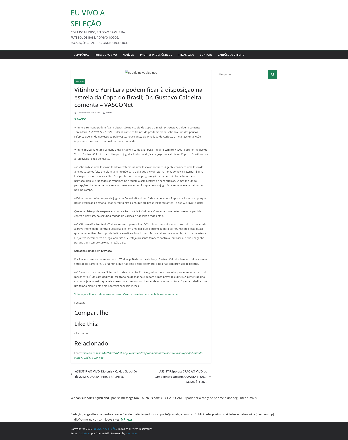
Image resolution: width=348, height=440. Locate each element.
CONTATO (206, 54)
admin (109, 112)
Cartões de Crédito (231, 54)
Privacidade (186, 54)
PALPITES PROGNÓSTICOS (156, 54)
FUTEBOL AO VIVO (106, 54)
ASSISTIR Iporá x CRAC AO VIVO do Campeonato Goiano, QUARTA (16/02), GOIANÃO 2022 (180, 376)
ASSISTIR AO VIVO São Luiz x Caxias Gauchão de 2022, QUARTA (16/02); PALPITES (106, 374)
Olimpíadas (81, 54)
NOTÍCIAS (128, 54)
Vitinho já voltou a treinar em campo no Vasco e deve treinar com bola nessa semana (126, 294)
